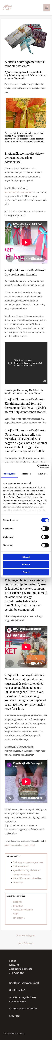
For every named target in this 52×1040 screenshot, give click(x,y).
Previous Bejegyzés (26, 935)
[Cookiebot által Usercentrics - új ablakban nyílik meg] (37, 466)
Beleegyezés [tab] (9, 473)
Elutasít (26, 572)
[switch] (45, 528)
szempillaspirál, (12, 192)
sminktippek (19, 918)
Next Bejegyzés (26, 943)
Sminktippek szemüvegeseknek (28, 862)
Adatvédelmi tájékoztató (20, 969)
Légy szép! (18, 882)
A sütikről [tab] (42, 473)
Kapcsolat (14, 965)
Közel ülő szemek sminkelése (27, 878)
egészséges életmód (23, 910)
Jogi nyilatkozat (16, 973)
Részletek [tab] (26, 473)
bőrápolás (18, 906)
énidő (16, 914)
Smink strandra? (21, 866)
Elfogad (26, 557)
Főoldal (13, 961)
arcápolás (18, 902)
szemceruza (25, 192)
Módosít (26, 564)
